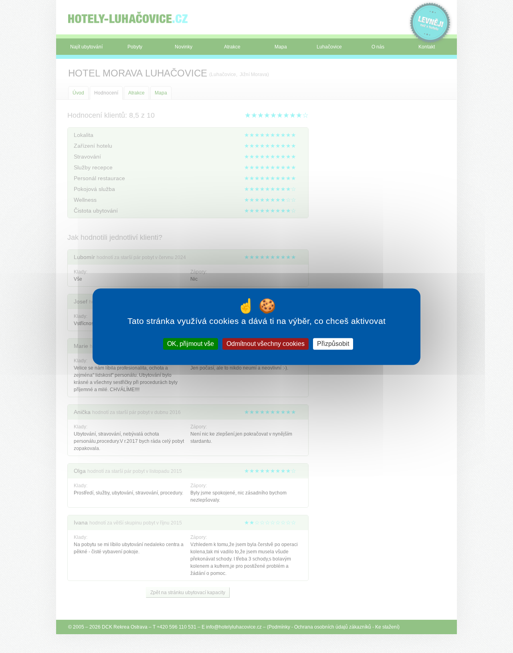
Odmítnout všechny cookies (265, 343)
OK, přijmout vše (190, 343)
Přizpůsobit (333, 343)
